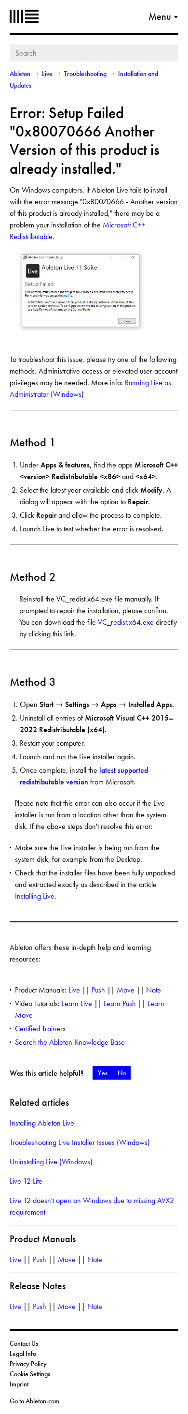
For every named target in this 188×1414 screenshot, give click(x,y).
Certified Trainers (40, 1028)
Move (125, 990)
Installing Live (34, 896)
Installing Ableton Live (42, 1123)
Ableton (24, 16)
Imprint (19, 1384)
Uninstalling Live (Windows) (51, 1162)
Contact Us (24, 1343)
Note (153, 990)
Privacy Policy (28, 1363)
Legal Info (23, 1353)
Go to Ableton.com (34, 1401)
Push (98, 990)
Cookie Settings (30, 1373)
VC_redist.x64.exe (126, 622)
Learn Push (120, 1003)
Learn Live (77, 1003)
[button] (102, 1073)
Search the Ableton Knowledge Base (70, 1042)
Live (47, 73)
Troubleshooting (85, 73)
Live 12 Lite (26, 1181)
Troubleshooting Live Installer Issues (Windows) (80, 1142)
